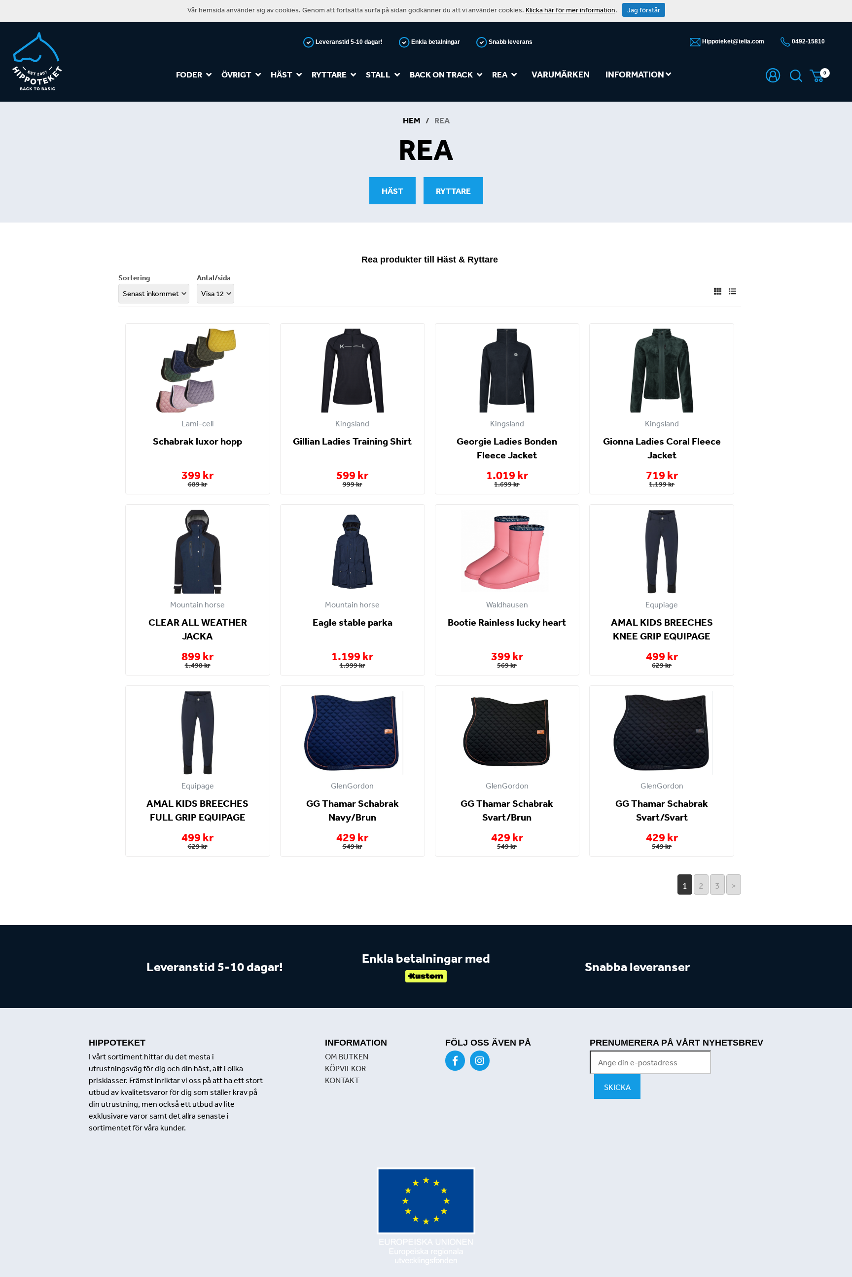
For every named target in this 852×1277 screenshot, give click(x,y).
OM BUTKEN (346, 1056)
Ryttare (329, 74)
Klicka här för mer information (570, 9)
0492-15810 (807, 41)
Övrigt (236, 74)
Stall (378, 74)
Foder (189, 74)
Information (635, 74)
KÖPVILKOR (345, 1068)
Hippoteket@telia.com (732, 41)
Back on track (441, 74)
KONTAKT (342, 1080)
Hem (412, 120)
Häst (281, 74)
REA (499, 74)
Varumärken (561, 74)
